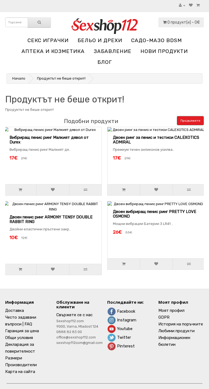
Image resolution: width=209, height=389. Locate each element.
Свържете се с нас (74, 314)
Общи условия (19, 337)
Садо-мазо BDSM (156, 40)
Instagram (126, 320)
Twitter (123, 337)
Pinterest (125, 346)
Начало (18, 78)
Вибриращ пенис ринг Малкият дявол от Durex (49, 140)
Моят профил (171, 310)
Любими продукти (176, 330)
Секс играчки (48, 40)
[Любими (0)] (191, 5)
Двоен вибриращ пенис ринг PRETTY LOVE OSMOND (154, 214)
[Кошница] (198, 5)
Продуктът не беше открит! (61, 78)
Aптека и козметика (53, 51)
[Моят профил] (182, 5)
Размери (13, 358)
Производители (21, 364)
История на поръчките (180, 324)
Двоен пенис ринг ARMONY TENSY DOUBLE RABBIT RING (51, 219)
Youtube (124, 328)
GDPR (164, 317)
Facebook (125, 311)
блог (104, 62)
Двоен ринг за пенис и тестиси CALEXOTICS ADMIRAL (156, 140)
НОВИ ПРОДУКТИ (164, 51)
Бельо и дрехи (100, 40)
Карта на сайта (20, 371)
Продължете (190, 121)
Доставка (14, 310)
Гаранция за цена (22, 330)
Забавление (112, 51)
